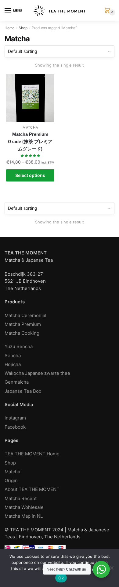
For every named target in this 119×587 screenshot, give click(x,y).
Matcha (30, 127)
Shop (23, 28)
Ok (61, 577)
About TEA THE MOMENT (32, 489)
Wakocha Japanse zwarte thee (37, 373)
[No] (111, 568)
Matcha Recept (21, 498)
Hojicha (13, 364)
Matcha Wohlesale (24, 507)
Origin (11, 480)
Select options (30, 175)
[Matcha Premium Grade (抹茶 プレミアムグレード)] (30, 98)
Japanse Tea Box (23, 391)
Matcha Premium (23, 324)
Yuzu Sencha (19, 346)
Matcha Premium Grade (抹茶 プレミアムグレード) (30, 142)
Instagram (15, 418)
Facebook (15, 427)
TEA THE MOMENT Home (32, 454)
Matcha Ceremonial (25, 315)
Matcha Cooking (22, 333)
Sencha (13, 355)
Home (10, 28)
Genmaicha (17, 382)
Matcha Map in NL (24, 516)
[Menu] (8, 10)
